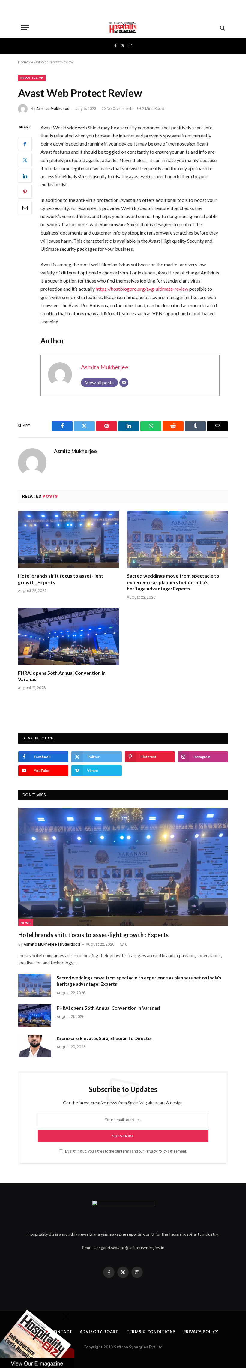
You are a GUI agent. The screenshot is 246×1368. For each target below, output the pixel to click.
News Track (31, 78)
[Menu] (25, 27)
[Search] (222, 27)
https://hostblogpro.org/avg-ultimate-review (142, 289)
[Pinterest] (25, 192)
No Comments (120, 108)
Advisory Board (99, 1331)
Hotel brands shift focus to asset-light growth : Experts (60, 579)
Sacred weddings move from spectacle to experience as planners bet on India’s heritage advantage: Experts (173, 582)
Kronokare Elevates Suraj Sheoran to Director (104, 1038)
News (26, 922)
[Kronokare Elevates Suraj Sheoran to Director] (34, 1046)
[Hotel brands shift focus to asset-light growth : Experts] (68, 539)
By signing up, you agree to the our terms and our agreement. (125, 1151)
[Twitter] (25, 160)
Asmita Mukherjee (53, 108)
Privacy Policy (156, 1151)
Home (23, 62)
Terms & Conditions (151, 1331)
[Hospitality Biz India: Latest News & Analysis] (123, 28)
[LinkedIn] (25, 176)
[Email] (25, 207)
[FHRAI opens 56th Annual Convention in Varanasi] (68, 636)
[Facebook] (25, 144)
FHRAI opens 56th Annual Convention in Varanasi (62, 676)
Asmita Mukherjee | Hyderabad (52, 944)
